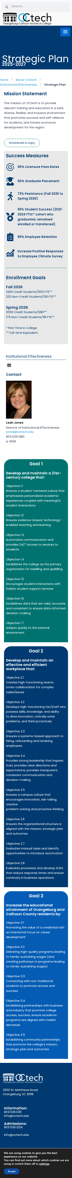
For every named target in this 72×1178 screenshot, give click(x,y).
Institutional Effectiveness (18, 85)
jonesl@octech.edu (20, 432)
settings (44, 1164)
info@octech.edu (16, 1116)
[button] (9, 365)
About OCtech (26, 80)
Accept (11, 1171)
